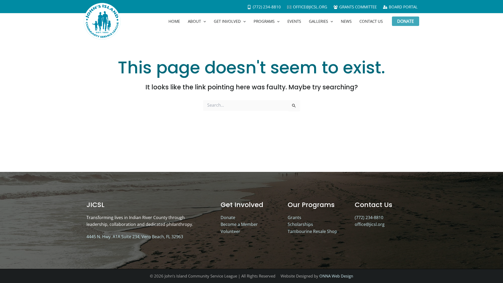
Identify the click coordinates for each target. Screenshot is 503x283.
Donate (228, 217)
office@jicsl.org (370, 224)
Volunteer (230, 231)
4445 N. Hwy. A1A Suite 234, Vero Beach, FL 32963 (134, 237)
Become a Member (239, 224)
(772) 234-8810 (369, 217)
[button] (203, 21)
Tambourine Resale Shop (312, 231)
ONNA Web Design (336, 276)
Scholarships (300, 224)
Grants (294, 217)
